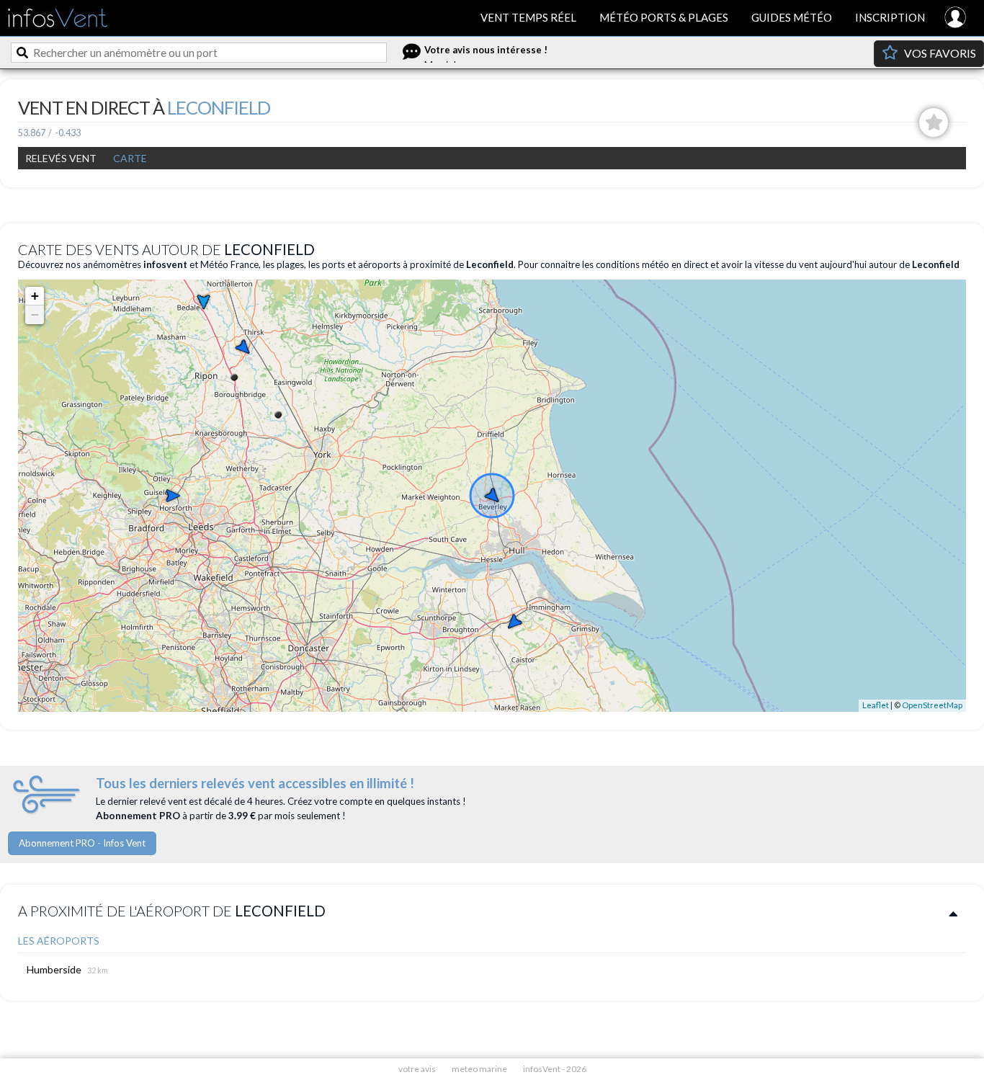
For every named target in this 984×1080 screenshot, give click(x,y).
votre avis (417, 1068)
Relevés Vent (61, 158)
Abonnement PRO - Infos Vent (82, 843)
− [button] (35, 314)
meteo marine (479, 1068)
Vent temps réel (528, 17)
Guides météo (791, 17)
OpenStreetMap (932, 705)
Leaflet (875, 705)
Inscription (890, 17)
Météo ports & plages (663, 17)
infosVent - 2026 (554, 1068)
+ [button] (35, 295)
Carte (130, 158)
